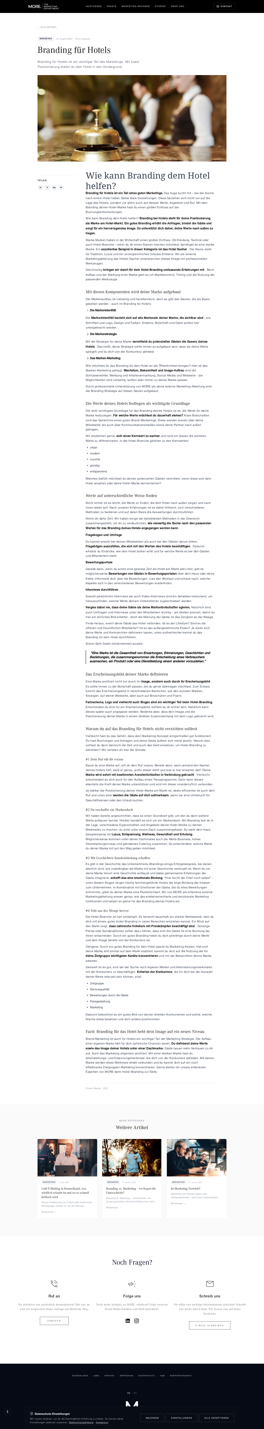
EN (135, 1393)
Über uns (177, 6)
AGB (162, 1376)
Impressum (126, 1376)
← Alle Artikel (47, 27)
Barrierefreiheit (181, 1376)
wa (54, 187)
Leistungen (94, 6)
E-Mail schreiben (210, 1325)
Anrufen (54, 1320)
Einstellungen (181, 1417)
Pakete (112, 6)
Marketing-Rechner (136, 6)
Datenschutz (146, 1376)
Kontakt (110, 1376)
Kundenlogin (80, 1376)
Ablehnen (152, 1417)
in (40, 187)
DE (128, 1393)
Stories (160, 6)
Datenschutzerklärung (81, 1422)
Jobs (96, 1376)
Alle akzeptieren (216, 1417)
